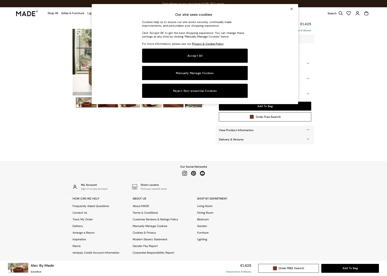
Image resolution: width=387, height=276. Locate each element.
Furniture (203, 232)
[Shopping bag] (366, 13)
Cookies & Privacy (144, 232)
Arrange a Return (84, 232)
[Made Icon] (27, 13)
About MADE (141, 206)
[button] (265, 130)
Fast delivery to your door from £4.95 (194, 3)
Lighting (202, 239)
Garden (202, 226)
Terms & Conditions (145, 212)
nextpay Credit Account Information (96, 252)
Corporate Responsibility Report (153, 252)
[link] (334, 13)
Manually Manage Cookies (150, 226)
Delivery (78, 226)
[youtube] (202, 173)
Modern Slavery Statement (150, 239)
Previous (80, 62)
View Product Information (236, 130)
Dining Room (205, 212)
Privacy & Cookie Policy (208, 44)
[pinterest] (193, 173)
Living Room (204, 206)
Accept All (195, 56)
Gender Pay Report (145, 246)
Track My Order (83, 219)
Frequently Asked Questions (91, 206)
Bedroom (203, 219)
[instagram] (184, 173)
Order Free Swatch (268, 117)
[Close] (291, 8)
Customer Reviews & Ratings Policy (155, 219)
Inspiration (79, 239)
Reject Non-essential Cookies (195, 91)
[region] (195, 54)
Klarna (77, 246)
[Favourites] (348, 13)
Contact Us (80, 212)
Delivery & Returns (231, 139)
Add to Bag (265, 106)
